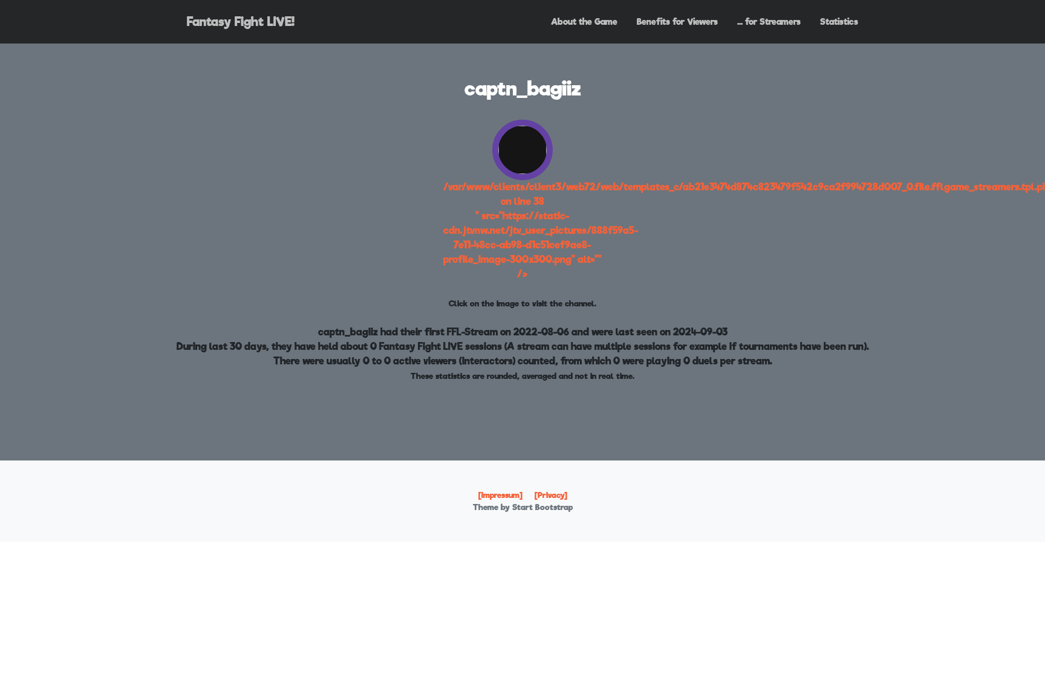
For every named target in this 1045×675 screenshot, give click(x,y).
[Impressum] (500, 495)
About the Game (584, 21)
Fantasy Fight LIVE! (241, 22)
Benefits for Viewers (677, 21)
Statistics (839, 21)
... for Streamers (769, 21)
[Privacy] (551, 495)
